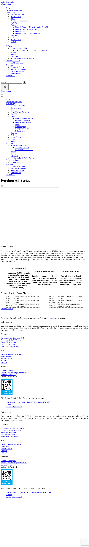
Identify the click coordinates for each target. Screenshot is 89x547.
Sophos (13, 44)
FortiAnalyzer (20, 31)
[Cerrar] (5, 87)
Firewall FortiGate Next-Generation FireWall (31, 27)
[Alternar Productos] (41, 164)
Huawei (13, 42)
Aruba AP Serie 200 (8, 342)
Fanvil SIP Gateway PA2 (10, 346)
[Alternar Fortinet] (41, 116)
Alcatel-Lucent (6, 358)
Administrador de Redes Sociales (23, 59)
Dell (12, 38)
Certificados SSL (17, 63)
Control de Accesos (18, 67)
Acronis (13, 52)
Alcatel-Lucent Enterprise (20, 21)
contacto (53, 318)
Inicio (8, 8)
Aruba (13, 19)
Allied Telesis (16, 17)
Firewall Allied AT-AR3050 (11, 340)
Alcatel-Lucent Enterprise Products (14, 373)
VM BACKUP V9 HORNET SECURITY (31, 50)
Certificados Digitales (14, 10)
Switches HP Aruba (18, 15)
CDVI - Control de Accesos (11, 354)
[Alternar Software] (41, 144)
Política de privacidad (14, 407)
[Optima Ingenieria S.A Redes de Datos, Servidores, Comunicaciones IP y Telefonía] (6, 4)
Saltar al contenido (7, 2)
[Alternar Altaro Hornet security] (41, 146)
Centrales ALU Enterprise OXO (13, 338)
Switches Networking (19, 69)
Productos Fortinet (17, 71)
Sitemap (9, 404)
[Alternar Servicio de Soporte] (41, 160)
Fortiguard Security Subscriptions (27, 33)
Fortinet (4, 360)
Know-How (10, 76)
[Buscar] (2, 80)
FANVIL (14, 23)
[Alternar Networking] (41, 104)
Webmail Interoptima (8, 370)
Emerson (14, 35)
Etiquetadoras (16, 73)
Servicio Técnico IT (8, 375)
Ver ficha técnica (7, 309)
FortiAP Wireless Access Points (26, 29)
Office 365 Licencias (8, 344)
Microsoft (14, 56)
